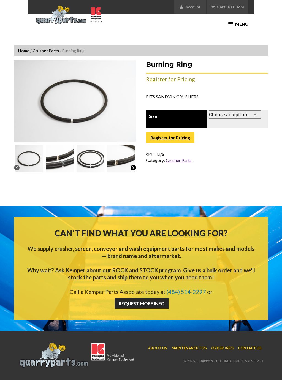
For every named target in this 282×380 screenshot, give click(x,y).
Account (192, 6)
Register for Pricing (170, 137)
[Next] (133, 168)
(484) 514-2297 (186, 291)
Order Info (222, 348)
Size (153, 116)
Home (23, 50)
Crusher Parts (45, 50)
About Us (157, 348)
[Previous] (17, 168)
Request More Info (142, 303)
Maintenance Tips (189, 348)
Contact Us (250, 348)
